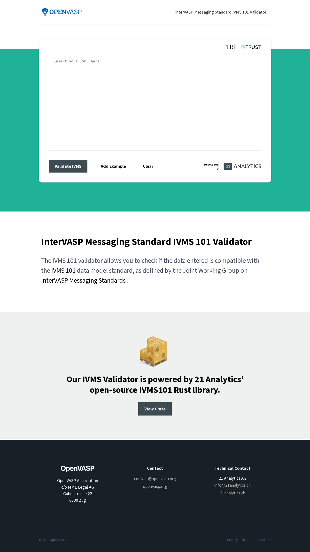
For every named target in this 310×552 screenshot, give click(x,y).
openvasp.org (155, 486)
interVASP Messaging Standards (83, 280)
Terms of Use (261, 539)
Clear (148, 166)
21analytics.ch (232, 493)
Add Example (113, 166)
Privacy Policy (237, 539)
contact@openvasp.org (155, 478)
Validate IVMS (68, 166)
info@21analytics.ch (232, 485)
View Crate (155, 409)
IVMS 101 (63, 270)
